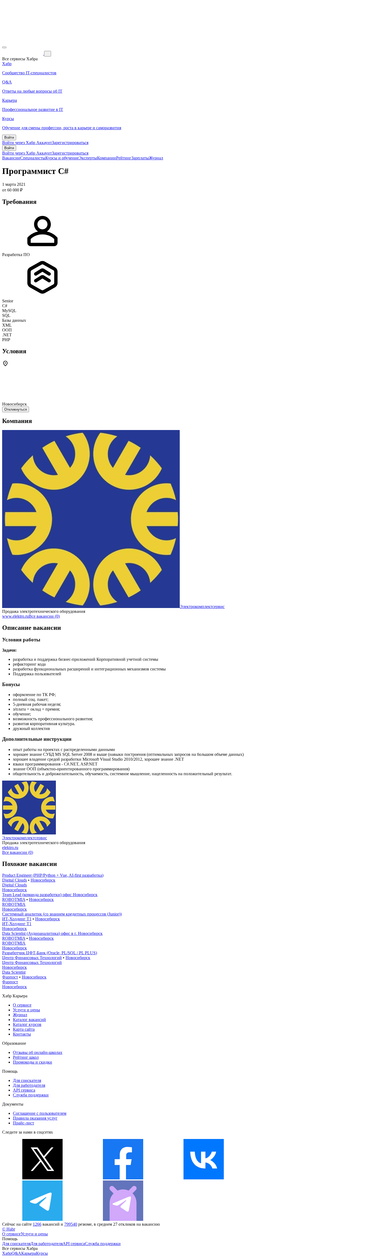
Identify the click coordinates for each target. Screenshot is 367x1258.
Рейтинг (123, 158)
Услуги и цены (26, 1010)
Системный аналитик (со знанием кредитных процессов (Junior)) (62, 914)
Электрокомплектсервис (202, 606)
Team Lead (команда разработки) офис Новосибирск (50, 894)
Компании (106, 158)
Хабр (7, 1253)
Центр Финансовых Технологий (32, 957)
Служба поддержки (31, 1095)
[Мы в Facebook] (123, 1178)
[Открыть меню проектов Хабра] (4, 47)
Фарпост (10, 977)
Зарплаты (140, 158)
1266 (37, 1224)
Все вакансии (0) (44, 616)
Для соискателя (27, 1080)
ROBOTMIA (13, 899)
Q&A (16, 1253)
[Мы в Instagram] (284, 1178)
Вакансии (11, 158)
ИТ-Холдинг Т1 (16, 919)
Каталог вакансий (29, 1019)
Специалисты (32, 158)
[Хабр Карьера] (23, 53)
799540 (70, 1224)
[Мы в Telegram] (42, 1219)
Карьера (28, 1253)
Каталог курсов (27, 1024)
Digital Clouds (14, 880)
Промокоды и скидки (32, 1062)
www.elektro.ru (15, 616)
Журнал (156, 158)
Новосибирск (43, 880)
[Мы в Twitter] (42, 1178)
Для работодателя (29, 1085)
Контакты (22, 1034)
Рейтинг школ (26, 1057)
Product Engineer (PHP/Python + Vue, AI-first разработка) (52, 875)
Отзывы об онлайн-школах (37, 1052)
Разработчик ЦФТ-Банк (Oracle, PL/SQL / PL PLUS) (49, 953)
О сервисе (22, 1005)
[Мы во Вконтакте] (203, 1178)
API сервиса (24, 1090)
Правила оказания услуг (35, 1118)
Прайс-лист (23, 1123)
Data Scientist (14, 972)
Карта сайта (24, 1029)
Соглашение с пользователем (39, 1113)
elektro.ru (10, 847)
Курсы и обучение (62, 158)
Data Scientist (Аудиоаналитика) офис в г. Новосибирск (52, 933)
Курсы (42, 1253)
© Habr (8, 1229)
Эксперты (88, 158)
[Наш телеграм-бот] (123, 1219)
